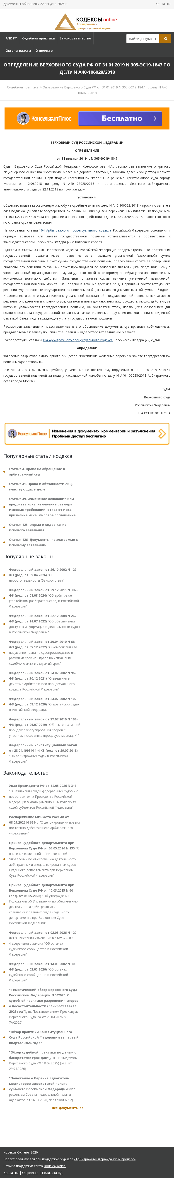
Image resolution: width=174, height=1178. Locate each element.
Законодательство (75, 38)
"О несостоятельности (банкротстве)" (43, 575)
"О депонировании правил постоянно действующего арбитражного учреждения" (44, 825)
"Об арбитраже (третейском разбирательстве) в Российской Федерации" (44, 598)
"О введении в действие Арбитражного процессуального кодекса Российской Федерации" (42, 681)
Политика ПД (52, 1173)
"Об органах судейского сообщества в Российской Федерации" (42, 972)
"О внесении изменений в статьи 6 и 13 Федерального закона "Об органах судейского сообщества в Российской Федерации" (43, 943)
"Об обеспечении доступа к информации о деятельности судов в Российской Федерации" (44, 624)
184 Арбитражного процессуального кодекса (78, 340)
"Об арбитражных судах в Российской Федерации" (43, 753)
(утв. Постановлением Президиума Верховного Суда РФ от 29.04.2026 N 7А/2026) (44, 1006)
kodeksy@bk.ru (55, 1166)
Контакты (163, 4)
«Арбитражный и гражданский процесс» (104, 1159)
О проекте (44, 50)
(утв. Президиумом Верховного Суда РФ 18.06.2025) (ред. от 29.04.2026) (43, 1060)
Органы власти (18, 50)
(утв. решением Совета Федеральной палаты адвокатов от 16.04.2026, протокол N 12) (42, 1089)
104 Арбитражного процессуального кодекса (75, 230)
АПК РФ (11, 38)
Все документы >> (68, 1108)
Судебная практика (38, 38)
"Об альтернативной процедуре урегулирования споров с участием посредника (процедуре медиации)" (44, 727)
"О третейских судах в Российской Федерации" (44, 704)
